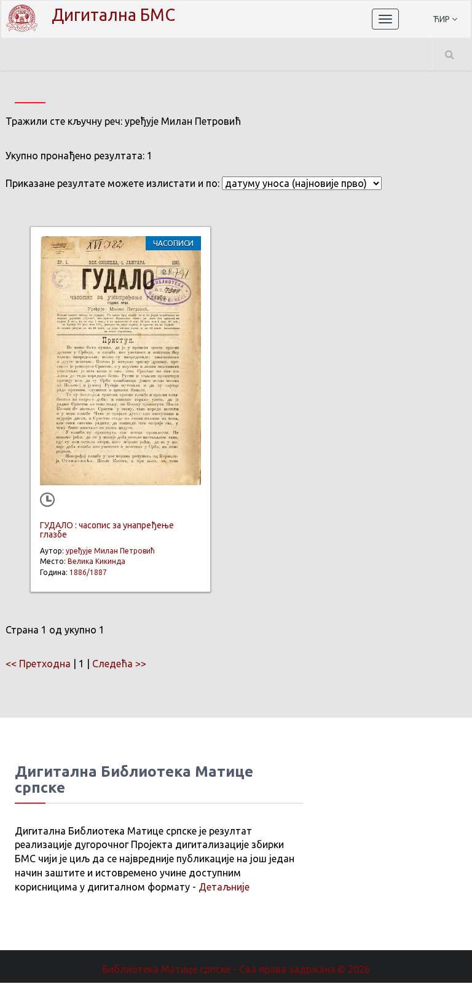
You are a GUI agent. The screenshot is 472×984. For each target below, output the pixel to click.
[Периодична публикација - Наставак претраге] (50, 501)
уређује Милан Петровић (110, 551)
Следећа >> (119, 663)
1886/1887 (88, 572)
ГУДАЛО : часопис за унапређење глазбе (107, 529)
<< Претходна (38, 663)
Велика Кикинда (96, 561)
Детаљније (224, 886)
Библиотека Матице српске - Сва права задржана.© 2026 (236, 969)
